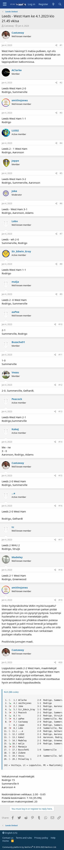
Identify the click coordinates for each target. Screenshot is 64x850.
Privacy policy (41, 837)
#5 (61, 173)
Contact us (7, 837)
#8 (61, 264)
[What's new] (53, 4)
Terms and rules (24, 837)
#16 (60, 505)
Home (5, 840)
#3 (61, 112)
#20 (60, 662)
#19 (60, 600)
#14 (60, 441)
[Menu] (5, 4)
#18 (60, 569)
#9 (61, 294)
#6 (61, 203)
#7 (61, 233)
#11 (60, 354)
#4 (61, 143)
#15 (60, 475)
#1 (61, 45)
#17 (60, 539)
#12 (60, 384)
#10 (60, 324)
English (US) (11, 832)
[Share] (56, 45)
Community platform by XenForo (29, 847)
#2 (61, 82)
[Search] (60, 4)
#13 (60, 411)
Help (53, 837)
